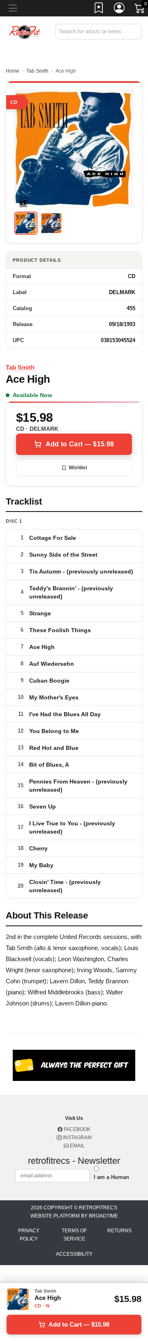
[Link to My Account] (119, 9)
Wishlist (78, 468)
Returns (119, 1231)
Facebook (76, 1129)
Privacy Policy (28, 1235)
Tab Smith (37, 71)
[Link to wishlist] (99, 9)
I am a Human (111, 1177)
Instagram (77, 1137)
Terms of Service (74, 1235)
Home (12, 71)
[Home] (24, 31)
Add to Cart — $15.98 (80, 444)
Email (77, 1146)
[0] (140, 10)
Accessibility (74, 1254)
